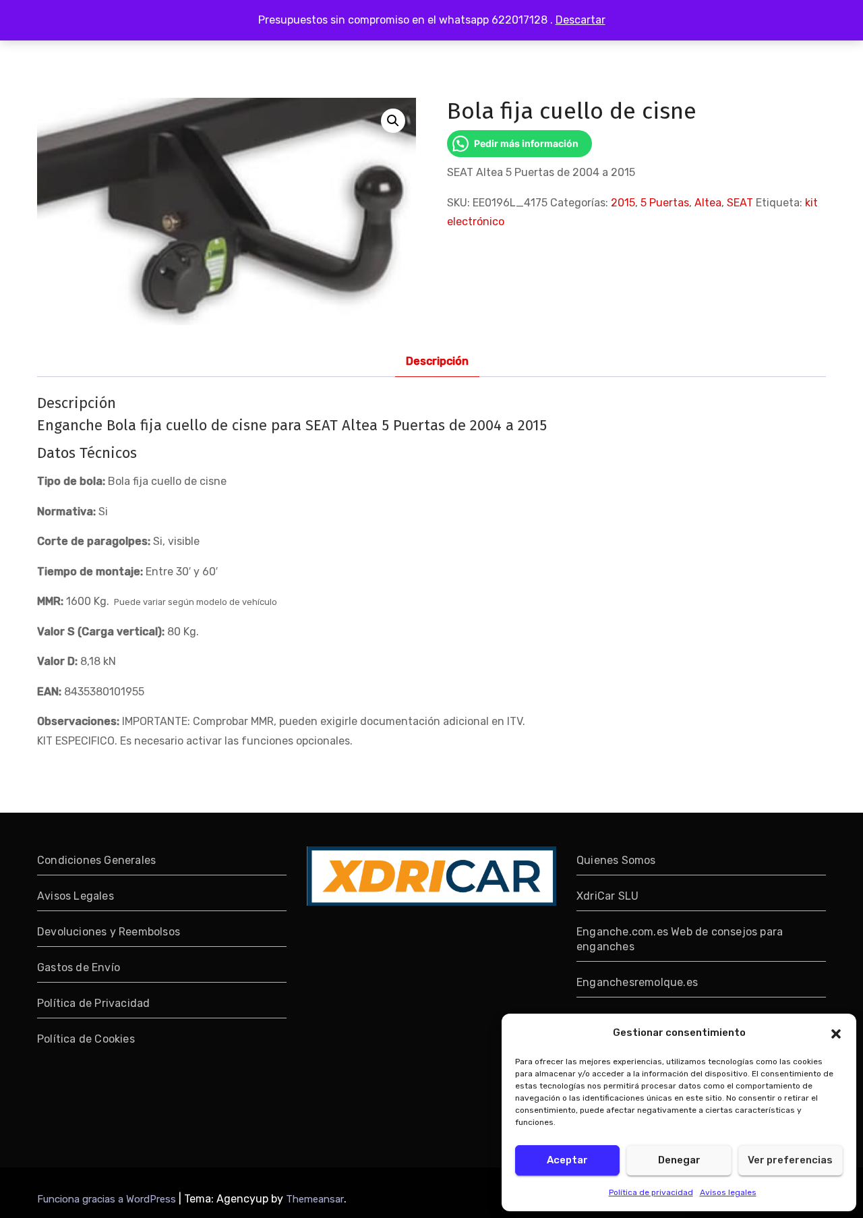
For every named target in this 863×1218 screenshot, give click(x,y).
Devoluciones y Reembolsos (108, 931)
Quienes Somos (616, 860)
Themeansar (315, 1199)
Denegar (679, 1160)
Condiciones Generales (96, 860)
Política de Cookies (86, 1039)
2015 (623, 202)
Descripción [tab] (437, 361)
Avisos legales (728, 1192)
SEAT (740, 202)
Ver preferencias (790, 1160)
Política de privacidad (651, 1192)
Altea (707, 202)
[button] (836, 1032)
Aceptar (567, 1160)
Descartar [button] (580, 19)
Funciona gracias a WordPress (108, 1199)
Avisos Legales (75, 896)
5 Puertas (665, 202)
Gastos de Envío (78, 967)
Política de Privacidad (93, 1003)
